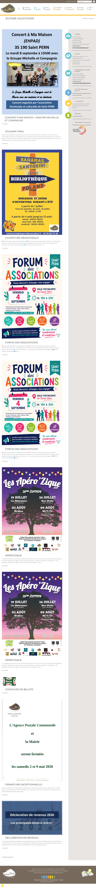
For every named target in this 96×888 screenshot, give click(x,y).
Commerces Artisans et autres (70, 8)
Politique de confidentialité (41, 879)
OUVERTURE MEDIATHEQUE (22, 237)
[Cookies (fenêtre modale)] (2, 885)
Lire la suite (5, 124)
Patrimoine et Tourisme (81, 8)
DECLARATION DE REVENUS (22, 837)
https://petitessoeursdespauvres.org (82, 93)
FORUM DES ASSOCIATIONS (21, 342)
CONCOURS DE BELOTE (19, 689)
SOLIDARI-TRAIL (14, 131)
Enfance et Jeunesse (47, 8)
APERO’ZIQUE (13, 555)
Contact (61, 879)
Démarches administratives (27, 8)
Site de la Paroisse (77, 95)
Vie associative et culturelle (58, 8)
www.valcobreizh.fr (77, 116)
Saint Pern (52, 881)
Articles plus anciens (8, 857)
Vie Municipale (38, 8)
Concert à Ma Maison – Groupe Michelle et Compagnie (32, 119)
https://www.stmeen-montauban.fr (82, 125)
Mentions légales (53, 879)
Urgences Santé (90, 8)
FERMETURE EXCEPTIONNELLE (23, 784)
